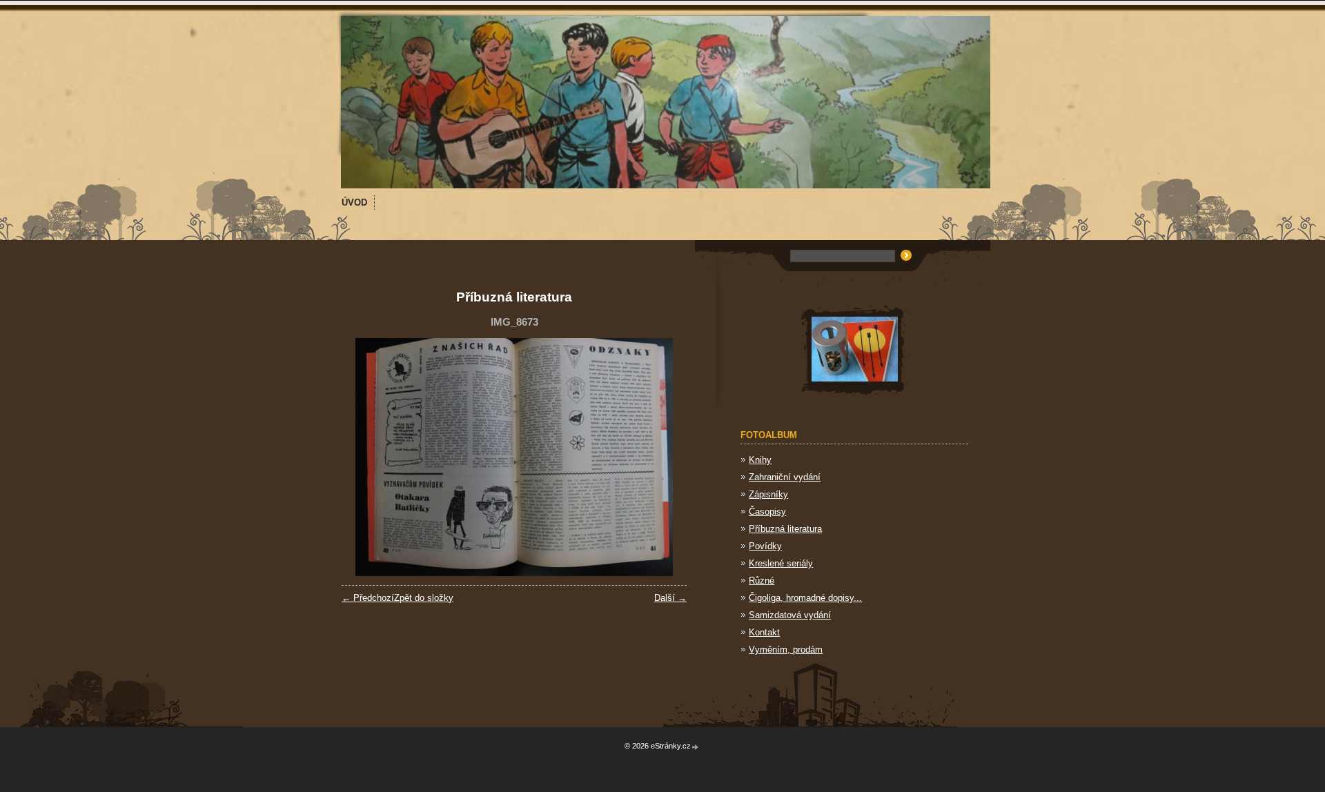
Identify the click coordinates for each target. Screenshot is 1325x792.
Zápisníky (768, 494)
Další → (670, 598)
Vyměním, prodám (786, 649)
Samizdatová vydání (790, 615)
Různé (761, 580)
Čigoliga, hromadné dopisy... (805, 598)
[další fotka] (664, 457)
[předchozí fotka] (364, 457)
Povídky (765, 546)
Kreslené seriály (781, 563)
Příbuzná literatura (785, 529)
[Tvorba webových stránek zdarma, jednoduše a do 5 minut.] (695, 747)
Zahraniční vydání (785, 477)
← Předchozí (368, 598)
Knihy (760, 460)
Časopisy (767, 511)
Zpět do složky (423, 598)
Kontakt (764, 632)
